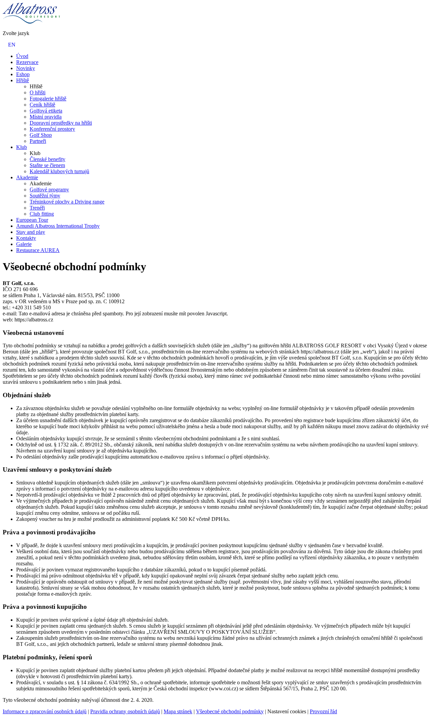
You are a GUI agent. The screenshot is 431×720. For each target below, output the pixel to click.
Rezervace (27, 62)
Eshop (23, 74)
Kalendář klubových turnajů (59, 171)
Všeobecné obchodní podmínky (230, 711)
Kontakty (26, 238)
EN (11, 45)
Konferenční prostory (52, 129)
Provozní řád (323, 711)
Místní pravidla (46, 117)
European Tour (32, 220)
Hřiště (22, 80)
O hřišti (37, 92)
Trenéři (37, 208)
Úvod (22, 56)
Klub (21, 147)
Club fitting (42, 214)
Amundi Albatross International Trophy (58, 226)
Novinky (25, 68)
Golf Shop (41, 135)
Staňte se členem (47, 165)
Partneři (38, 141)
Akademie (27, 177)
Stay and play (30, 232)
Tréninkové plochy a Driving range (67, 202)
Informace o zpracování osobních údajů (45, 711)
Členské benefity (47, 159)
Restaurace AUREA (38, 250)
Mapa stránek (178, 711)
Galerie (24, 244)
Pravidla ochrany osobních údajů (125, 711)
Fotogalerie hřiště (48, 98)
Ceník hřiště (42, 104)
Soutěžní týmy (45, 195)
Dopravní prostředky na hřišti (61, 123)
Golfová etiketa (46, 111)
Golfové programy (49, 189)
